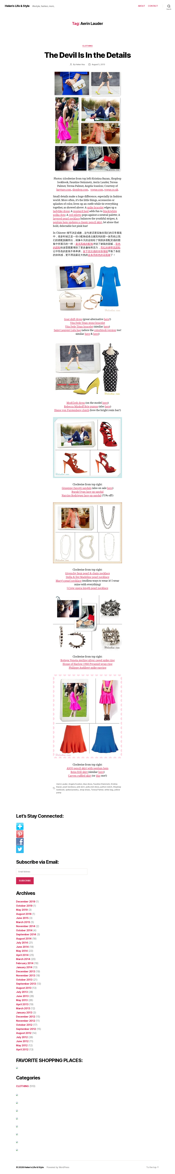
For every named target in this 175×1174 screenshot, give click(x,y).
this (98, 775)
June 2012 (22, 1041)
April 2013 (22, 1004)
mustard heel (81, 211)
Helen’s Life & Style (34, 1167)
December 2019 (25, 901)
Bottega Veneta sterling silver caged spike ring (87, 660)
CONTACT (153, 6)
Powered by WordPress (58, 1167)
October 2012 (24, 1024)
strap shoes (85, 790)
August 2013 (23, 987)
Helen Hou (80, 64)
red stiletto (75, 215)
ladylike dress (61, 211)
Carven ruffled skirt (79, 775)
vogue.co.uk (111, 189)
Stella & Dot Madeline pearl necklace (87, 577)
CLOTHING (87, 46)
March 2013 (23, 1008)
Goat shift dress (73, 319)
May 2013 (22, 1000)
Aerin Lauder (62, 784)
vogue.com (96, 189)
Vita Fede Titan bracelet (79, 326)
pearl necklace (69, 787)
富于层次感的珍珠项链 (95, 251)
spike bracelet (95, 207)
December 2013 (25, 971)
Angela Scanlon (75, 784)
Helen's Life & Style (17, 6)
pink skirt (81, 787)
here (106, 319)
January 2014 (24, 967)
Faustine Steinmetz (101, 784)
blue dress (87, 784)
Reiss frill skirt (79, 772)
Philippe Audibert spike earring (87, 667)
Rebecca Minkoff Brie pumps (81, 406)
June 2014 (22, 946)
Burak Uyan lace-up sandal (88, 492)
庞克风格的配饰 (84, 244)
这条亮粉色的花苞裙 (99, 255)
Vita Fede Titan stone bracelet (87, 323)
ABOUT (141, 6)
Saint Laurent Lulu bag (67, 330)
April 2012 (22, 1049)
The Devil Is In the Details (87, 55)
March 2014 (23, 959)
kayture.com (63, 189)
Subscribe (25, 880)
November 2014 (25, 926)
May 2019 (22, 909)
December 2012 (25, 1016)
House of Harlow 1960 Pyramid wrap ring (87, 664)
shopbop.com (80, 189)
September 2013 (26, 983)
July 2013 (22, 991)
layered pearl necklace (66, 218)
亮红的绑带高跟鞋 (110, 247)
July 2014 (22, 942)
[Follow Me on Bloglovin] (53, 826)
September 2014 (26, 934)
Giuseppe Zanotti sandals (76, 488)
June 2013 (22, 996)
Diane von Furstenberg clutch (71, 410)
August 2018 (24, 913)
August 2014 (24, 938)
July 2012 (22, 1037)
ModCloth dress (76, 403)
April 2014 (22, 955)
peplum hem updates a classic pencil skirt (77, 222)
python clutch (106, 787)
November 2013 (25, 975)
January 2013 (24, 1012)
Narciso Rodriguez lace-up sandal (81, 495)
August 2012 (23, 1033)
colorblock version (105, 330)
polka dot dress (92, 787)
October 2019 (24, 905)
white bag (109, 790)
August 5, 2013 (98, 64)
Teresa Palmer (97, 790)
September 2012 (26, 1029)
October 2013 (24, 979)
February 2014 (24, 963)
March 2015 (23, 922)
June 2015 (22, 918)
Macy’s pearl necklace (69, 580)
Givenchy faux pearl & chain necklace (87, 573)
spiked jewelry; (72, 790)
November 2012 (25, 1020)
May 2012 (22, 1045)
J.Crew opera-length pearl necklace (87, 588)
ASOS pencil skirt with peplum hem (87, 768)
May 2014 (22, 950)
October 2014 (24, 930)
